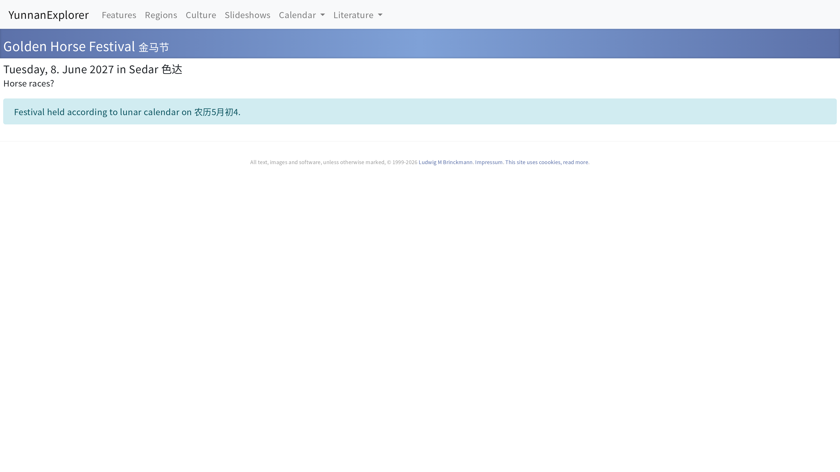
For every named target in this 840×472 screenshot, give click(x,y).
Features (119, 14)
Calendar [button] (298, 14)
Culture (201, 14)
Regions (161, 14)
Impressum (489, 162)
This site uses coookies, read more (546, 162)
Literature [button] (354, 14)
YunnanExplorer (49, 14)
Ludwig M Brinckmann (446, 162)
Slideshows (248, 14)
